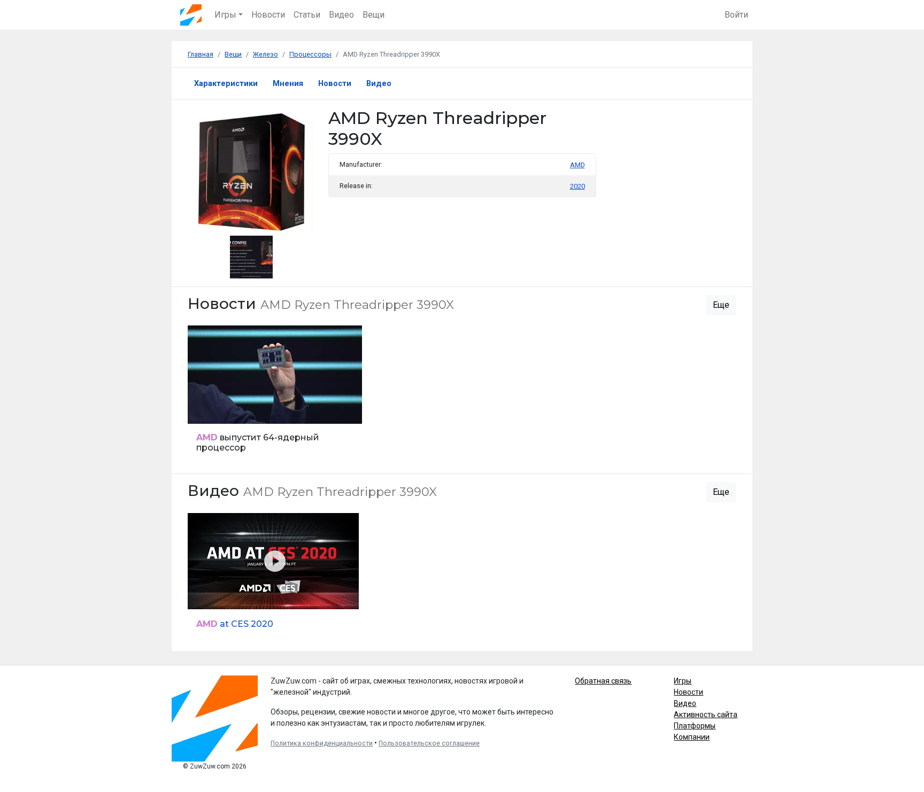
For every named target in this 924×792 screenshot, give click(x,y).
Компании (692, 737)
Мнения (288, 83)
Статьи (307, 15)
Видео (341, 15)
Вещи (373, 15)
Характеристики (226, 83)
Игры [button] (225, 15)
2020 (577, 186)
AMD (577, 165)
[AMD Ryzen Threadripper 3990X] (251, 256)
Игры (682, 681)
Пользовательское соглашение (429, 743)
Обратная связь (603, 681)
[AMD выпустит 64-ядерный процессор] (275, 395)
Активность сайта (705, 714)
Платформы (694, 725)
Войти (736, 15)
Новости (268, 15)
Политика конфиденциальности (322, 743)
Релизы (205, 409)
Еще (721, 305)
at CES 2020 (234, 624)
